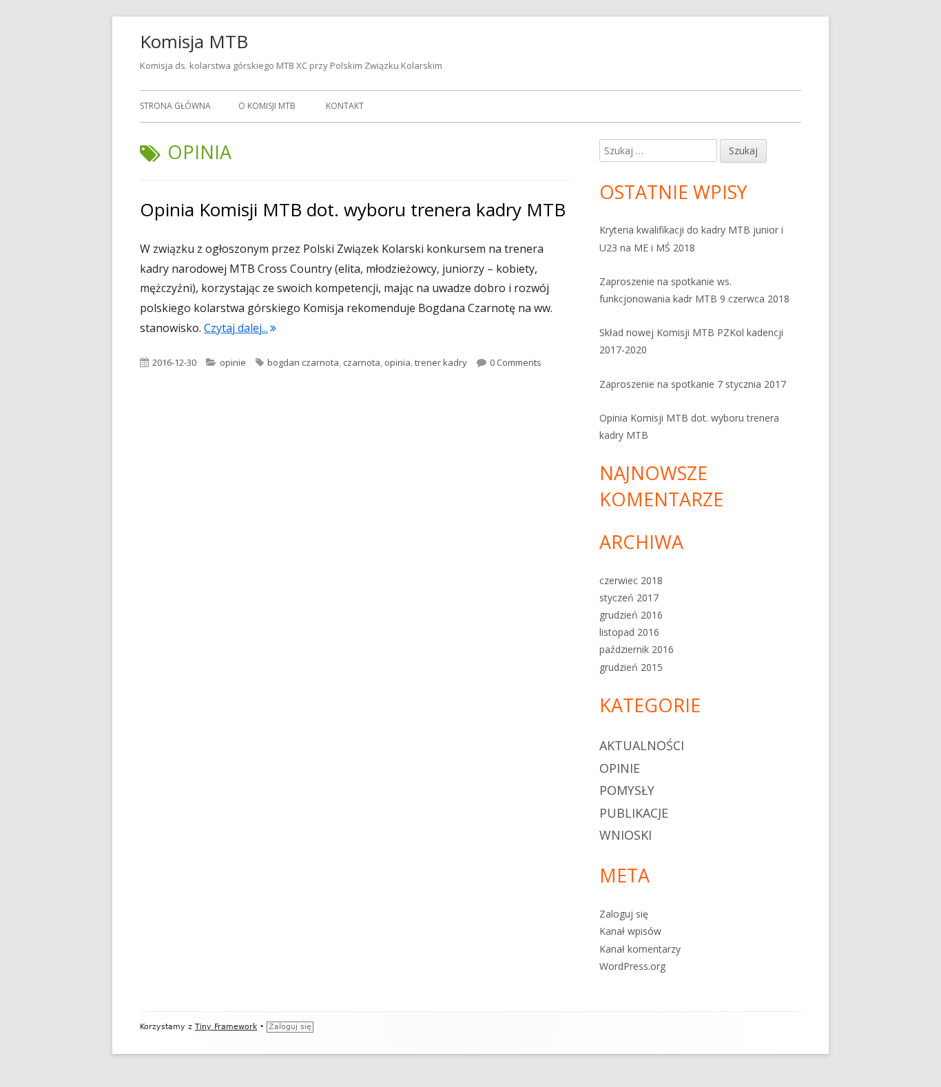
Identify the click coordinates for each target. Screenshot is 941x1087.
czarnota (361, 362)
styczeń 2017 (629, 597)
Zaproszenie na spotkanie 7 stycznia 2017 (692, 384)
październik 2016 (636, 649)
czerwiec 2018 (631, 580)
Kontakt (345, 106)
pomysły (626, 790)
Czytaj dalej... (240, 327)
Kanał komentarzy (640, 948)
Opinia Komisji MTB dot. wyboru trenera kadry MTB (353, 209)
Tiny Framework (226, 1026)
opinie (233, 362)
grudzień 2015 (631, 667)
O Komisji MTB (267, 106)
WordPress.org (632, 966)
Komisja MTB (194, 41)
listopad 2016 (629, 632)
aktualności (641, 745)
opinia (397, 362)
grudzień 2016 (631, 614)
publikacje (633, 813)
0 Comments (515, 362)
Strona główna (175, 106)
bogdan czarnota (303, 362)
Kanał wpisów (630, 931)
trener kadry (441, 362)
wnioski (625, 835)
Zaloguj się (623, 913)
